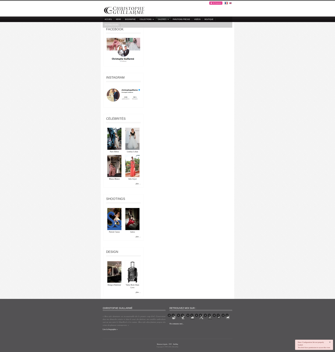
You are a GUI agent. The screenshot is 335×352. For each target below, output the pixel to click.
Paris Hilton (114, 151)
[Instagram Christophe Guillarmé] (123, 95)
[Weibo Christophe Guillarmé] (219, 317)
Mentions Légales (162, 344)
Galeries (162, 19)
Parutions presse (181, 19)
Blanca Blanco (114, 179)
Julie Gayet (132, 179)
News (118, 19)
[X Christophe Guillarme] (201, 317)
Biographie (130, 19)
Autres (132, 232)
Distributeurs (111, 25)
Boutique (209, 19)
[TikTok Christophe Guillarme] (183, 317)
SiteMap (175, 344)
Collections (146, 19)
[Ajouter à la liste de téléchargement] (173, 315)
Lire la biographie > (110, 329)
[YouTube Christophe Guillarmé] (192, 317)
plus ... (138, 183)
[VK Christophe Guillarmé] (228, 317)
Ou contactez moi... (176, 323)
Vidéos (197, 19)
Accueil (108, 19)
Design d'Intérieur (114, 285)
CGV (170, 344)
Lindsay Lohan (132, 151)
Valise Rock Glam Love (132, 286)
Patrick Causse (114, 232)
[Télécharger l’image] (169, 315)
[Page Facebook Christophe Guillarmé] (123, 50)
